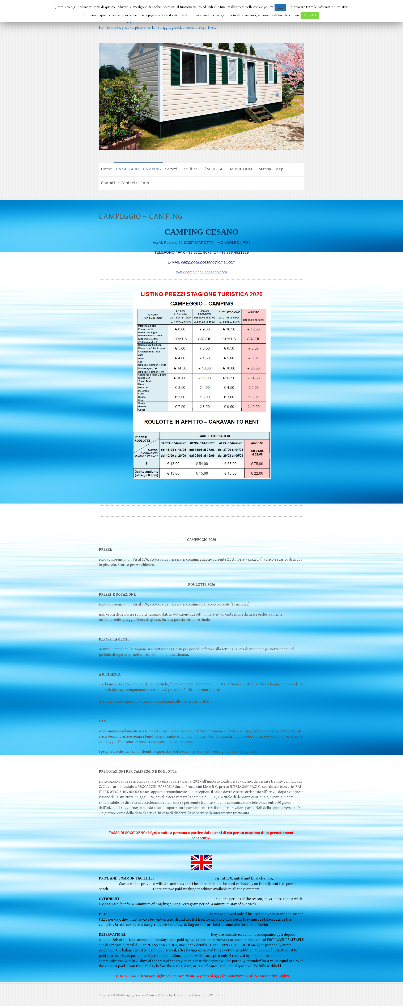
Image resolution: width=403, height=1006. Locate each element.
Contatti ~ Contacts (119, 182)
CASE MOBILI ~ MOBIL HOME (228, 169)
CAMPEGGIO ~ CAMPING (138, 169)
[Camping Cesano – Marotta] (201, 79)
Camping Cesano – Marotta (148, 18)
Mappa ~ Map (271, 169)
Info (145, 182)
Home (106, 169)
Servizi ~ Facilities (181, 169)
